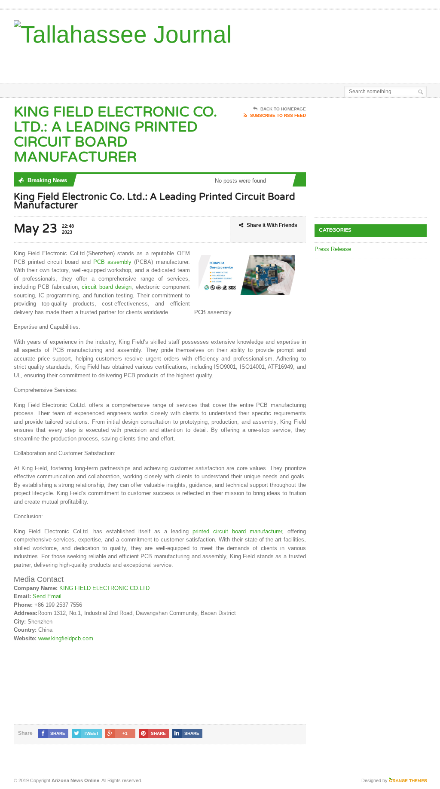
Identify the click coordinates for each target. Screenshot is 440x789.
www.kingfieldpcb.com (65, 638)
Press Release (333, 249)
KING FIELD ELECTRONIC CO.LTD (104, 588)
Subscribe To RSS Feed (278, 115)
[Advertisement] (238, 61)
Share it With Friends (272, 225)
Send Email (47, 596)
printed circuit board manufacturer (237, 531)
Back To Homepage (283, 109)
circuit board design (106, 287)
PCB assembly (112, 262)
